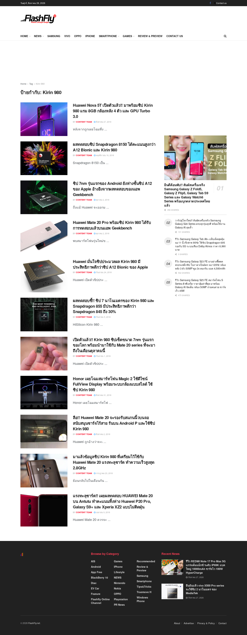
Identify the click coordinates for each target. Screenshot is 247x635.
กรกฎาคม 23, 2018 (104, 473)
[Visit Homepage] (38, 18)
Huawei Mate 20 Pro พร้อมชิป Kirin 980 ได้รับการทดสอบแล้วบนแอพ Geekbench (112, 225)
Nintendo (119, 583)
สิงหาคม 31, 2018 (103, 395)
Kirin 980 (40, 83)
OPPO (77, 36)
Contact (222, 623)
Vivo (67, 36)
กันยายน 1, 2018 (102, 355)
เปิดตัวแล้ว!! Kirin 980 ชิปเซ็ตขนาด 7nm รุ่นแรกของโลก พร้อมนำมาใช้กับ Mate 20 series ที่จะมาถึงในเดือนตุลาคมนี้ (114, 345)
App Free (96, 572)
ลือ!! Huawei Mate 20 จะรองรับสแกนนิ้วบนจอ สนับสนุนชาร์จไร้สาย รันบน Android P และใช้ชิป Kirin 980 (114, 423)
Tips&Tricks (144, 586)
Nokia (117, 588)
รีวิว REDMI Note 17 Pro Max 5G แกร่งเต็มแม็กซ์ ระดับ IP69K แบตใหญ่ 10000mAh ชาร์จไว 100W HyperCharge (206, 567)
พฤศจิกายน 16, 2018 (104, 155)
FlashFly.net (34, 623)
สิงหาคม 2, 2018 (102, 434)
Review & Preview (150, 36)
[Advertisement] (161, 18)
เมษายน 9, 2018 (102, 512)
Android (96, 566)
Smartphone (108, 36)
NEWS (37, 36)
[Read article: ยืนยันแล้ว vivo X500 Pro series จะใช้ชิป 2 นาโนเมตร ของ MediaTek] (172, 591)
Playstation (121, 599)
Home (24, 36)
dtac (94, 583)
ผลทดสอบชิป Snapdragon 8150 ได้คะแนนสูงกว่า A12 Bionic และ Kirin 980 (114, 147)
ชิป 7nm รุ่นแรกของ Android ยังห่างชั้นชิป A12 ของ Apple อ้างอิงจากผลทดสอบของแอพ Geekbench (112, 188)
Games (127, 36)
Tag (31, 83)
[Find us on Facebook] (210, 3)
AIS (93, 561)
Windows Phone (142, 599)
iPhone (90, 36)
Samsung (53, 36)
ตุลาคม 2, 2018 (102, 199)
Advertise (189, 623)
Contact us (221, 3)
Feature (95, 594)
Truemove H (144, 592)
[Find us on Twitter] (215, 3)
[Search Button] (225, 36)
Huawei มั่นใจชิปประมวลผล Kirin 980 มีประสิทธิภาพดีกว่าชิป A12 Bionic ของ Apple (110, 264)
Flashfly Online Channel (100, 601)
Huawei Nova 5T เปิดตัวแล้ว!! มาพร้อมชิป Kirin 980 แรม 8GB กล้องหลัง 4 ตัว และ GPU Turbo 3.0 (113, 110)
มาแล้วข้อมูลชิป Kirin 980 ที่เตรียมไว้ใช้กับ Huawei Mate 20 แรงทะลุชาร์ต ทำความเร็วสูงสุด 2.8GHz (113, 462)
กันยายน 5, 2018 (102, 316)
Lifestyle (119, 572)
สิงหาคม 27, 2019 (103, 121)
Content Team (84, 121)
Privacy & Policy (206, 623)
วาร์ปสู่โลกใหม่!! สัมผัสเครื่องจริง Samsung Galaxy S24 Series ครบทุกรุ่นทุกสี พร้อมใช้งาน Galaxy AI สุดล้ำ (200, 223)
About (177, 623)
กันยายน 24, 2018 (103, 272)
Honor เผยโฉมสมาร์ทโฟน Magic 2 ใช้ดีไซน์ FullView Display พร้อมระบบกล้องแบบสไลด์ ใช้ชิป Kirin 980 (113, 384)
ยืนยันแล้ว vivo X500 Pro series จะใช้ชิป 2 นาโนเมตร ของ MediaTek (205, 589)
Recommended (146, 561)
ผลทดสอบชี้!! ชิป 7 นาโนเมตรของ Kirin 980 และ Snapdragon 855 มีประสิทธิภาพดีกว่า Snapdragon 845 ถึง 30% (113, 306)
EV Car (95, 588)
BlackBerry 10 (99, 577)
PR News (119, 604)
